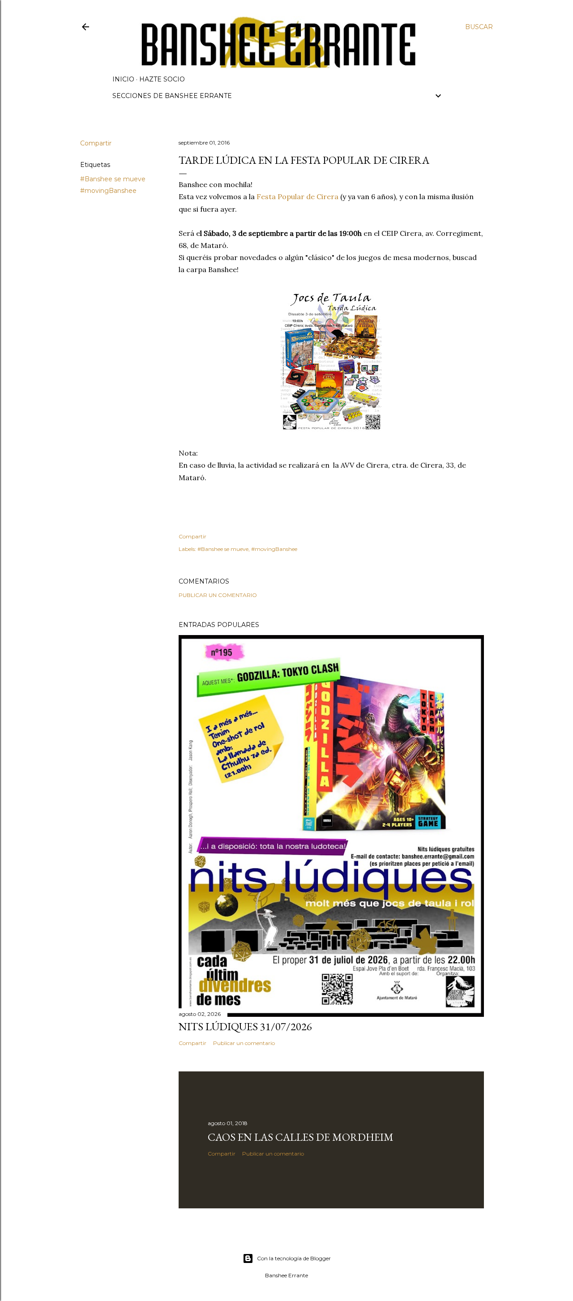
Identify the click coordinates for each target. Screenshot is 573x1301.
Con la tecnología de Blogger (294, 1258)
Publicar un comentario (218, 595)
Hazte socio (162, 79)
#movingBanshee (108, 191)
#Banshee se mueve (112, 179)
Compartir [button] (95, 143)
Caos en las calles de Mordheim (300, 1137)
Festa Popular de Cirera (297, 196)
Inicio (123, 79)
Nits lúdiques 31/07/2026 (245, 1026)
